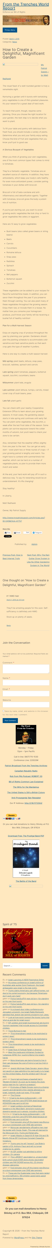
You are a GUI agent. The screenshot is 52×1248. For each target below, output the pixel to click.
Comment (8, 662)
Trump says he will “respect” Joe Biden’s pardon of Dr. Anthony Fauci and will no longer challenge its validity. (24, 1146)
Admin (34, 544)
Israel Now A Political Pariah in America (24, 1050)
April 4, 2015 (14, 39)
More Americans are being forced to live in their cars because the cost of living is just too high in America (25, 1063)
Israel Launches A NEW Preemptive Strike (26, 980)
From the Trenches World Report (26, 6)
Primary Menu (10, 30)
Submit (45, 966)
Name (6, 678)
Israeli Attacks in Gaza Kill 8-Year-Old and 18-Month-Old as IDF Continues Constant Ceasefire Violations (26, 1138)
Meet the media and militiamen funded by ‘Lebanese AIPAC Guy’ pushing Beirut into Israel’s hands (24, 1055)
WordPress (19, 1237)
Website (7, 700)
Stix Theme (37, 1237)
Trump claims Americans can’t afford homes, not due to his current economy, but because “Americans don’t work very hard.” (26, 993)
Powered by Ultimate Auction (40, 1247)
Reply (9, 625)
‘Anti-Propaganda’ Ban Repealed (26, 798)
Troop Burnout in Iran (17, 1031)
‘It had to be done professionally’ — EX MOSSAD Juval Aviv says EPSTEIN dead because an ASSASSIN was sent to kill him (25, 1100)
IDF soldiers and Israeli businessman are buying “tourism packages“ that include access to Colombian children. (26, 1025)
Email (5, 689)
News (14, 42)
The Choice (15, 1095)
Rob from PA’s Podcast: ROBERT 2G (26, 776)
